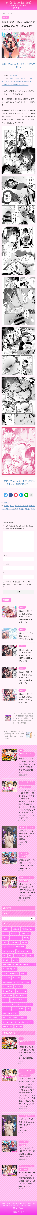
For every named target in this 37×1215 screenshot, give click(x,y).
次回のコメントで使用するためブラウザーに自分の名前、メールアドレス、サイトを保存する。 (18, 584)
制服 (16, 509)
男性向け (27, 509)
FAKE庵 (26, 938)
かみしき (14, 75)
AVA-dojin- (14, 933)
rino (4, 956)
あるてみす (6, 960)
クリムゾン (18, 987)
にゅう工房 (6, 978)
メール (6, 564)
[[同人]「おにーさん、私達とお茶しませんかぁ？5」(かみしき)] (21, 495)
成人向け (21, 509)
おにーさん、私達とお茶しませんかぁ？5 (18, 65)
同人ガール (18, 7)
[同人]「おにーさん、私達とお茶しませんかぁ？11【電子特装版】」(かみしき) (25, 616)
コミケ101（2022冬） (21, 506)
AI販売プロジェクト (28, 929)
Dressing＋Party (16, 938)
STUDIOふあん (20, 956)
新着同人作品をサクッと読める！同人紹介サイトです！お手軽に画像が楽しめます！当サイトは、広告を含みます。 (18, 1204)
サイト (5, 573)
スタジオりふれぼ (21, 995)
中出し (12, 509)
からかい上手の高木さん (10, 973)
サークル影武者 (7, 995)
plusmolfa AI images (23, 951)
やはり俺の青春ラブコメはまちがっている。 (16, 982)
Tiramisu (30, 956)
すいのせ (23, 973)
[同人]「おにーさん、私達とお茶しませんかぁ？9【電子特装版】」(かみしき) (25, 655)
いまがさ (15, 960)
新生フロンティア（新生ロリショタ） (14, 1018)
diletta (5, 938)
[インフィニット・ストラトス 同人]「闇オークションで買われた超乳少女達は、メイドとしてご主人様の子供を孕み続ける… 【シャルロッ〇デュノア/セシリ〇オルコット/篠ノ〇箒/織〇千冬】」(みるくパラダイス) (26, 804)
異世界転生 (19, 1026)
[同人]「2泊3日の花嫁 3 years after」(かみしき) (25, 636)
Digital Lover (25, 933)
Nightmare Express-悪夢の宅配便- (14, 947)
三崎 (28, 1009)
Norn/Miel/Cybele (8, 951)
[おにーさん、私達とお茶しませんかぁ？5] (18, 173)
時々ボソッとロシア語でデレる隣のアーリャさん (17, 1022)
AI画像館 (16, 929)
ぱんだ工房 (16, 978)
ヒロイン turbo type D (18, 1000)
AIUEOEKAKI (6, 929)
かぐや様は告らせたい (9, 969)
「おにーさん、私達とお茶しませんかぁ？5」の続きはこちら (18, 482)
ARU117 (5, 933)
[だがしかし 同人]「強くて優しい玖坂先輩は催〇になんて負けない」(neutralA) (26, 836)
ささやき (32, 506)
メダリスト (6, 1009)
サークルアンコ (21, 991)
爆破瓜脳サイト (7, 1026)
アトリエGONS (7, 987)
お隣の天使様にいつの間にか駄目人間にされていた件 (19, 964)
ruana (10, 956)
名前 (5, 555)
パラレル (5, 1000)
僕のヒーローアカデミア (10, 1013)
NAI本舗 (24, 942)
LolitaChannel (14, 942)
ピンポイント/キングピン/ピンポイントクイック (17, 1004)
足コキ (33, 509)
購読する (8, 908)
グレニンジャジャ (8, 991)
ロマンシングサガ (18, 1009)
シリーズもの (6, 509)
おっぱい (6, 506)
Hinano (5, 942)
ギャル (12, 506)
